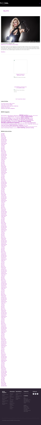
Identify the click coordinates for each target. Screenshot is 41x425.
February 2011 (3, 354)
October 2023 (3, 171)
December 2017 (4, 255)
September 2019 (4, 229)
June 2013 (3, 320)
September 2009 (4, 374)
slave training (21, 127)
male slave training (5, 125)
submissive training (30, 127)
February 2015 (3, 295)
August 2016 (3, 274)
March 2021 (3, 207)
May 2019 (2, 234)
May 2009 (2, 379)
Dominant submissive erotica (15, 120)
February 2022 (3, 194)
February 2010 (3, 368)
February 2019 (3, 238)
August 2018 (3, 245)
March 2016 (3, 279)
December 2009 (4, 371)
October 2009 (3, 373)
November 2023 (4, 170)
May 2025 (2, 148)
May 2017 (2, 263)
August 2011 (3, 346)
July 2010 (2, 362)
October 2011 (3, 344)
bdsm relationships (27, 116)
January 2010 (3, 370)
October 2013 (3, 315)
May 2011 (2, 350)
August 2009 (3, 376)
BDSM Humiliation (35, 115)
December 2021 (4, 196)
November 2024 (4, 155)
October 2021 (3, 199)
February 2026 (3, 137)
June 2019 (3, 233)
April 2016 (3, 278)
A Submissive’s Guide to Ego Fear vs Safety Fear (9, 106)
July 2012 (2, 333)
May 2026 (2, 134)
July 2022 (2, 188)
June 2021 (3, 204)
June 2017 (3, 262)
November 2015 (4, 284)
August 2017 (3, 260)
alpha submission (4, 115)
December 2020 (4, 211)
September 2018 (4, 244)
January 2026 (3, 138)
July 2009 (2, 377)
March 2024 (3, 165)
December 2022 (4, 182)
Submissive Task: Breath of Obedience (8, 108)
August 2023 (3, 173)
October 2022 (3, 184)
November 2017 (4, 256)
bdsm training (25, 118)
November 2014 (4, 299)
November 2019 (4, 227)
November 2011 (4, 343)
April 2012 (3, 337)
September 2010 (4, 360)
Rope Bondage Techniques (8, 127)
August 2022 (3, 187)
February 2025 (3, 151)
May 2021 (2, 205)
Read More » (3, 51)
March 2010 (3, 367)
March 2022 (3, 193)
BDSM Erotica (3, 44)
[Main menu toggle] (40, 3)
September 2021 (4, 200)
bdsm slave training (6, 118)
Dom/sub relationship (5, 120)
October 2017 (3, 257)
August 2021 (3, 201)
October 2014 (3, 300)
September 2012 (4, 331)
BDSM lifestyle (11, 116)
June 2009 (3, 378)
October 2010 (3, 359)
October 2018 (3, 243)
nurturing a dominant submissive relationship (8, 126)
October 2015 (3, 285)
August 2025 (3, 144)
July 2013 (2, 318)
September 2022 (4, 185)
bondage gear (15, 119)
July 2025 (2, 145)
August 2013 (3, 317)
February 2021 (3, 209)
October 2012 (3, 329)
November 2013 (4, 313)
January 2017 (3, 268)
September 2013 (4, 316)
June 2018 (3, 248)
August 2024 (3, 159)
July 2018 (2, 246)
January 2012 (3, 340)
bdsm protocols (17, 116)
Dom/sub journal (29, 119)
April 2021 (3, 206)
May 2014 (2, 306)
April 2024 (3, 164)
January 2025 (3, 153)
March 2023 (3, 179)
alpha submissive (10, 115)
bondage (10, 119)
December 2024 (4, 154)
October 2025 (3, 142)
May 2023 (2, 177)
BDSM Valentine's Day (4, 119)
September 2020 (4, 215)
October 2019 (3, 228)
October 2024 (3, 156)
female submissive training (10, 122)
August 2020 (3, 216)
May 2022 (2, 190)
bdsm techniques (13, 118)
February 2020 (3, 223)
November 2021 (4, 198)
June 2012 (3, 334)
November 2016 (4, 271)
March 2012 (3, 338)
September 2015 (4, 287)
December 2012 (4, 327)
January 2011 (3, 355)
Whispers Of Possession (5, 107)
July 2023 (2, 175)
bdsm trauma (31, 118)
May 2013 (2, 321)
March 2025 (3, 150)
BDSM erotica (23, 115)
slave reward (15, 127)
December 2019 (4, 226)
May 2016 (2, 277)
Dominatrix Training (6, 121)
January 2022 (3, 195)
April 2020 (3, 221)
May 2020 (2, 220)
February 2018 (3, 253)
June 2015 (3, 290)
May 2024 (2, 162)
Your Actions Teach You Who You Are (8, 103)
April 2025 (3, 149)
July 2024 (2, 160)
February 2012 (3, 339)
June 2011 (3, 349)
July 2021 (2, 203)
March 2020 (3, 222)
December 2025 (4, 139)
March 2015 (3, 294)
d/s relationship (22, 119)
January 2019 (3, 239)
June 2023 (3, 176)
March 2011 (3, 352)
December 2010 (4, 356)
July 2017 (2, 261)
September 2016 (4, 273)
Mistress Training (25, 125)
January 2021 (3, 210)
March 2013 (3, 323)
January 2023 (3, 181)
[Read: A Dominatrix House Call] (20, 29)
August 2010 (3, 361)
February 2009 (3, 383)
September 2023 (4, 172)
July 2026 (2, 133)
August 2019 (3, 231)
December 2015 (4, 283)
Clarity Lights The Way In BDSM (6, 104)
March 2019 (3, 237)
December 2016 (4, 270)
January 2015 (3, 296)
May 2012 (2, 335)
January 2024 (3, 167)
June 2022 (3, 189)
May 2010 (2, 365)
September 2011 (4, 345)
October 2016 (3, 272)
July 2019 (2, 232)
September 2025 (4, 143)
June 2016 (3, 276)
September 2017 (4, 259)
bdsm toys (18, 118)
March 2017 (3, 266)
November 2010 (4, 357)
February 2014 (3, 310)
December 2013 (4, 312)
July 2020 (2, 217)
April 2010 (3, 366)
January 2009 (3, 384)
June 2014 (3, 305)
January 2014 (3, 311)
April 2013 (3, 322)
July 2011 (2, 348)
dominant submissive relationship (27, 120)
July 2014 (2, 304)
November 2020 (4, 212)
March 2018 (3, 251)
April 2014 (3, 307)
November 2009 (4, 372)
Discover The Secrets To (20, 74)
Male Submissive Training (16, 125)
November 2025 (4, 140)
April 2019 (3, 235)
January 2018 (3, 254)
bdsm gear (30, 115)
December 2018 (4, 240)
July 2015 (2, 289)
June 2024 (3, 161)
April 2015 (3, 293)
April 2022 (3, 192)
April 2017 (3, 265)
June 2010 (3, 363)
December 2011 (4, 341)
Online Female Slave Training (21, 126)
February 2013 (3, 324)
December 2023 (4, 168)
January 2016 (3, 282)
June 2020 (3, 218)
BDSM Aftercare (16, 115)
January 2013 (3, 326)
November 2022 (4, 183)
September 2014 (4, 301)
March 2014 (3, 309)
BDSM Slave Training (20, 75)
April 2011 (3, 351)
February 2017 (3, 267)
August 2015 (3, 288)
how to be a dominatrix (30, 122)
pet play (2, 127)
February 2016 (3, 281)
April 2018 (3, 250)
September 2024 (4, 157)
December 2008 (4, 385)
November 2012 (4, 328)
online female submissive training (32, 126)
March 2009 (3, 382)
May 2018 (2, 249)
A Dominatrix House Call (7, 43)
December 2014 (4, 298)
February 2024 (3, 166)
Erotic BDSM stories (14, 121)
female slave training (24, 121)
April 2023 (3, 178)
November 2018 (4, 242)
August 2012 (3, 332)
